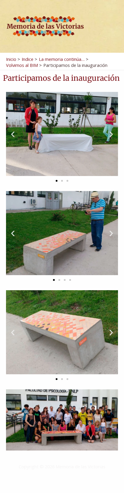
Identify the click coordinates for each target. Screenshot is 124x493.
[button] (13, 134)
